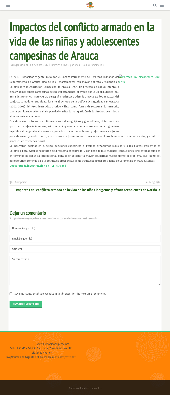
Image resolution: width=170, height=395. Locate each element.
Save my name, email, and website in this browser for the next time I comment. (60, 293)
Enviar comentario (26, 304)
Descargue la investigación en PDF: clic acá (38, 165)
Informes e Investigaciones (65, 65)
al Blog (150, 182)
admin (23, 64)
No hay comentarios (93, 65)
